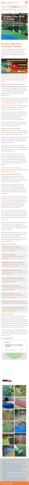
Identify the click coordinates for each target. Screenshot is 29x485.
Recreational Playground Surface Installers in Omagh (13, 472)
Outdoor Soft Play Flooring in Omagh (11, 469)
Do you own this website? (11, 350)
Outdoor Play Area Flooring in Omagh (11, 464)
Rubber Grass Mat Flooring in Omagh (11, 468)
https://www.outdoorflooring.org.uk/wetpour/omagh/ (15, 303)
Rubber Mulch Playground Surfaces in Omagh (14, 477)
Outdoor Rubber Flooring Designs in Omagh (13, 463)
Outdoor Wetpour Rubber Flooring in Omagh (13, 479)
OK (21, 350)
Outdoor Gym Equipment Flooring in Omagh (13, 480)
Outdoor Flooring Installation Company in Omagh (12, 460)
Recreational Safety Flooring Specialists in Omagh (13, 475)
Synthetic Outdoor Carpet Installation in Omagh (14, 466)
